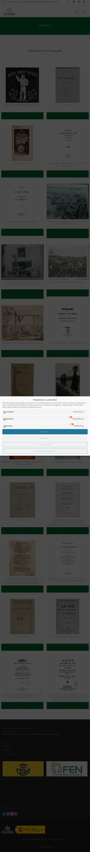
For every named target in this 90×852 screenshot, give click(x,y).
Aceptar (45, 432)
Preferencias (45, 445)
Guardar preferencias (45, 451)
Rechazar (45, 438)
